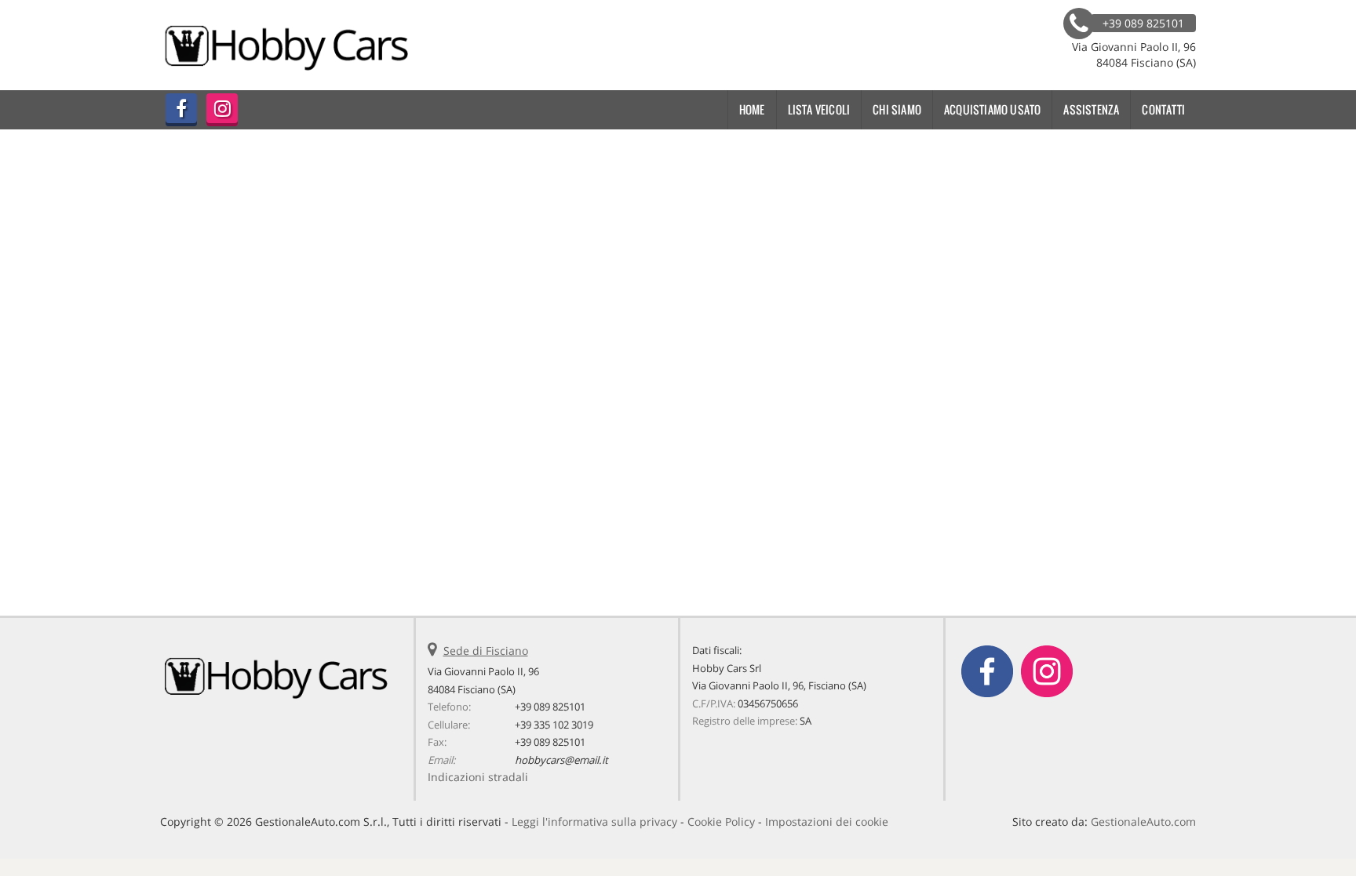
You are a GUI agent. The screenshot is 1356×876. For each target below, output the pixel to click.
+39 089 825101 (550, 707)
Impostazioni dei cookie (826, 821)
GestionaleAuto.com (1143, 821)
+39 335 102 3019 (554, 725)
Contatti (1163, 109)
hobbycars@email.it (561, 760)
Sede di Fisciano (485, 650)
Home (752, 109)
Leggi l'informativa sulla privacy (594, 821)
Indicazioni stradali (478, 776)
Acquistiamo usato (992, 109)
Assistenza (1091, 109)
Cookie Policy (721, 821)
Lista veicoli (819, 109)
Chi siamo (897, 109)
